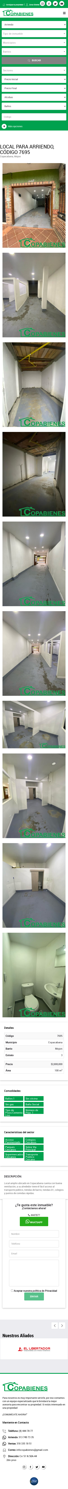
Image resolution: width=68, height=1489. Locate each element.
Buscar (36, 60)
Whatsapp (36, 1222)
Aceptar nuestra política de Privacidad (35, 1290)
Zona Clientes (34, 4)
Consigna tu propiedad (14, 4)
